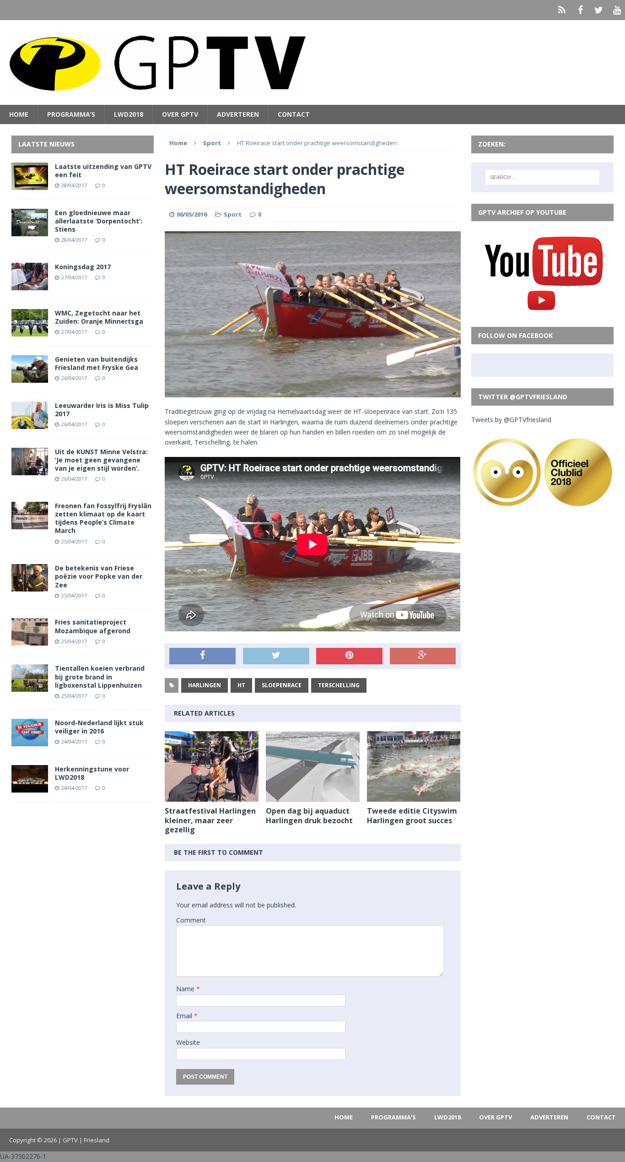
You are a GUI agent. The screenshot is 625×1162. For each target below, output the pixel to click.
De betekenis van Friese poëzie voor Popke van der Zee (98, 576)
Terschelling (339, 685)
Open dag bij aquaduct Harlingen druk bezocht (309, 815)
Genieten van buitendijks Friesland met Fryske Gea (96, 363)
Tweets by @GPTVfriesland (511, 419)
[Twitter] (598, 10)
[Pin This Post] (349, 656)
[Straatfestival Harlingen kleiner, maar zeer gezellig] (212, 796)
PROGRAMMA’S (71, 114)
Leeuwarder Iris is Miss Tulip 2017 (102, 409)
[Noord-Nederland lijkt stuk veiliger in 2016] (29, 740)
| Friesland (94, 1140)
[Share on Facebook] (202, 656)
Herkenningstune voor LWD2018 (92, 773)
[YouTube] (617, 10)
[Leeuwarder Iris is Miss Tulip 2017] (29, 423)
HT (241, 685)
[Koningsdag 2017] (29, 284)
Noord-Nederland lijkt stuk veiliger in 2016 (99, 726)
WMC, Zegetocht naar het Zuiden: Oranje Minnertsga (99, 317)
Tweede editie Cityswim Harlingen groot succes (412, 815)
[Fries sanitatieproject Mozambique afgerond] (29, 640)
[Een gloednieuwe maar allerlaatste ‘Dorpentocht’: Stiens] (29, 230)
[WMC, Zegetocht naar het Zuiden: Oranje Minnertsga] (29, 330)
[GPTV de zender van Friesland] (312, 62)
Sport (233, 214)
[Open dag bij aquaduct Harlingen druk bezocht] (313, 796)
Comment (191, 920)
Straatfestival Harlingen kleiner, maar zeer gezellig (210, 820)
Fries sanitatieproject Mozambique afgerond (92, 626)
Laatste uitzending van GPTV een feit (103, 170)
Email (185, 1015)
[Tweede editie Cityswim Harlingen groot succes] (414, 796)
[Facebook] (580, 10)
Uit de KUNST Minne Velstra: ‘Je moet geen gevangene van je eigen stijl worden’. (101, 459)
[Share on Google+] (423, 656)
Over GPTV (180, 114)
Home (18, 114)
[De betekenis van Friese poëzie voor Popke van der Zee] (29, 586)
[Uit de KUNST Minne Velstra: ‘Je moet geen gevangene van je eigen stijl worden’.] (29, 469)
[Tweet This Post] (276, 656)
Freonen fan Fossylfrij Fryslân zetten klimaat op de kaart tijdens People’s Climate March (103, 518)
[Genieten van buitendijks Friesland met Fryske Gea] (29, 377)
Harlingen (204, 685)
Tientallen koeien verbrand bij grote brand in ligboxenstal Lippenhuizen (100, 676)
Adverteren (238, 114)
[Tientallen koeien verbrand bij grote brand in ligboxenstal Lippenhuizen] (29, 686)
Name (186, 988)
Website (188, 1042)
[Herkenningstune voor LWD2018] (29, 786)
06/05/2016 (192, 214)
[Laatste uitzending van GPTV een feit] (29, 184)
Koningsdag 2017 (83, 266)
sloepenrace (282, 685)
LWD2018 (128, 114)
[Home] (562, 10)
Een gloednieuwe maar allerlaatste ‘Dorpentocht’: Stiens (98, 220)
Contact (294, 114)
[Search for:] (543, 177)
